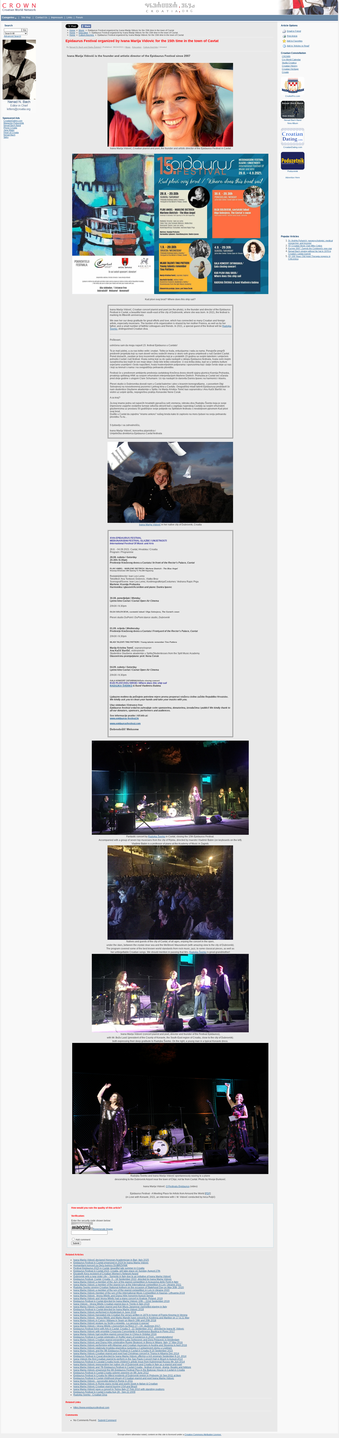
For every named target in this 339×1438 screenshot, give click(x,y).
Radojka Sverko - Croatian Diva (90, 1394)
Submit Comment (107, 1420)
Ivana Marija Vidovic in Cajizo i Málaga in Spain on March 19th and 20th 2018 (114, 1320)
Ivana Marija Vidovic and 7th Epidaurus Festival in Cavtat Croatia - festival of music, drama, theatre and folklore (132, 1367)
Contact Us (41, 17)
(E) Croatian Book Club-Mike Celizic (305, 246)
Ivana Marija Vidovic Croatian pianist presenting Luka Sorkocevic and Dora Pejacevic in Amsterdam (126, 1339)
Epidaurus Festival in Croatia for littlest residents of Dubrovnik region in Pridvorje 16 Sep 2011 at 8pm (127, 1375)
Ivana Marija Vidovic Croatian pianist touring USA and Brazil (105, 1386)
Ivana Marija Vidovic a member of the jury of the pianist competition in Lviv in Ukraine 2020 (121, 1290)
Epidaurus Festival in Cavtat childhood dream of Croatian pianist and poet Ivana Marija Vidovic (123, 1378)
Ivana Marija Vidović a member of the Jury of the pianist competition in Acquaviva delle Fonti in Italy (125, 1282)
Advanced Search (12, 36)
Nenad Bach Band (12, 125)
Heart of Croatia (11, 132)
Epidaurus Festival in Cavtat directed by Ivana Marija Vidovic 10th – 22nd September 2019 (121, 1301)
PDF (207, 1193)
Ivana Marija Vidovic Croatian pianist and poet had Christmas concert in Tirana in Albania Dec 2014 (126, 1353)
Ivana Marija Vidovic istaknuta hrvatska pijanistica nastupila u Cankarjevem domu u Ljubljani (122, 1348)
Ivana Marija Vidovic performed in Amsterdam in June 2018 (104, 1312)
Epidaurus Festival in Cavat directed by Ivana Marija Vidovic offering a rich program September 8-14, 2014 (129, 1356)
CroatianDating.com (13, 121)
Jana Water (9, 130)
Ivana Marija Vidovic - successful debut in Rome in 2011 (103, 1381)
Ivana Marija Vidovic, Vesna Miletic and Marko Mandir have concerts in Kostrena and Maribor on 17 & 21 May (131, 1317)
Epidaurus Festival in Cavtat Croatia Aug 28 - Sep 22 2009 (104, 1392)
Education (83, 32)
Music (81, 30)
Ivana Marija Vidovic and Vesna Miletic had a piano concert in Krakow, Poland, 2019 (118, 1298)
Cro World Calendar (291, 59)
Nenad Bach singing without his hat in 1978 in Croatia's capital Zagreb (309, 252)
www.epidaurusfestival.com (125, 723)
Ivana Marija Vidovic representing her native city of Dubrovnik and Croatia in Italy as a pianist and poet (127, 1364)
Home (72, 30)
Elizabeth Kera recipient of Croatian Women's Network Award (105, 1273)
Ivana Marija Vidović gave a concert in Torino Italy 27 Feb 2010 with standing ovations (118, 1389)
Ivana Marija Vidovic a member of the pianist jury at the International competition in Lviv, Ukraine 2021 (127, 1284)
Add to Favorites (295, 41)
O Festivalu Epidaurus (178, 1186)
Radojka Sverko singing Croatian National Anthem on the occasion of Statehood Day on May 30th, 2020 (128, 1287)
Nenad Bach (9, 135)
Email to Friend (294, 31)
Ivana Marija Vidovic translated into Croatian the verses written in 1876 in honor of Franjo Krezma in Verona (130, 1315)
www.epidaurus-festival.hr (124, 718)
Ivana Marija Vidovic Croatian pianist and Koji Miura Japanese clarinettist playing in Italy (120, 1306)
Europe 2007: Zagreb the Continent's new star (310, 248)
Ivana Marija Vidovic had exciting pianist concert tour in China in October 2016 (115, 1334)
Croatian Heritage (290, 69)
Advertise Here (292, 177)
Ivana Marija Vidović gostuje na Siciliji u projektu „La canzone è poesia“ (111, 1323)
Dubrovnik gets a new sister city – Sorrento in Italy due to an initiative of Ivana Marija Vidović (122, 1276)
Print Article (292, 36)
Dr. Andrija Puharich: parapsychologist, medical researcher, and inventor (310, 241)
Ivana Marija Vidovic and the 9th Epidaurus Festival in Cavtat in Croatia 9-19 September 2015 (123, 1350)
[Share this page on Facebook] (86, 27)
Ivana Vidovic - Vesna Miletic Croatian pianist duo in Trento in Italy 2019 (111, 1304)
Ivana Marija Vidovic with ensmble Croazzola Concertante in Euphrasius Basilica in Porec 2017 (124, 1331)
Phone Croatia (10, 128)
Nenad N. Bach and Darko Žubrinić (85, 47)
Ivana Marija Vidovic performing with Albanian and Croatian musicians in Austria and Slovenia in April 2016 (130, 1345)
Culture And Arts (86, 35)
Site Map (26, 17)
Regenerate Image (103, 1229)
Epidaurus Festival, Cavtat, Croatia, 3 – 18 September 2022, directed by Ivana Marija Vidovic (122, 1279)
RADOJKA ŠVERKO (121, 685)
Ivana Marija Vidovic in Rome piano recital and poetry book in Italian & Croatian (115, 1383)
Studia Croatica (289, 63)
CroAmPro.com (292, 96)
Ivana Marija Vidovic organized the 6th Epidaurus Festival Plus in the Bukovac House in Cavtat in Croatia (129, 1370)
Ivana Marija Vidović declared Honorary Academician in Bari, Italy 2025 (111, 1260)
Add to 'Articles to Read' (298, 46)
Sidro (6, 137)
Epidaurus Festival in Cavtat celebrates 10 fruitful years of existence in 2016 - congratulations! (123, 1337)
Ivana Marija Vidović (150, 524)
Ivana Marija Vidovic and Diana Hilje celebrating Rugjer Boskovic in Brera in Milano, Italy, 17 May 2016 (128, 1342)
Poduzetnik (292, 171)
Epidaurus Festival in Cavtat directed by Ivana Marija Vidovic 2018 (108, 1309)
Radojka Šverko (156, 836)
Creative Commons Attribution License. (203, 1434)
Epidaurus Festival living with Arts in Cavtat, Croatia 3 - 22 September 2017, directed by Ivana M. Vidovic (128, 1328)
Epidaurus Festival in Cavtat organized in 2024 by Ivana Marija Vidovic (111, 1262)
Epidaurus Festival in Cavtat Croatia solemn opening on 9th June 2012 (111, 1372)
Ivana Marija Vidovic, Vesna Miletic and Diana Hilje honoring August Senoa (113, 1295)
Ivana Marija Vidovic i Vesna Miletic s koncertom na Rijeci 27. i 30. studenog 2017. (117, 1326)
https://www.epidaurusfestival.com (91, 1407)
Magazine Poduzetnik (14, 123)
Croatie (285, 72)
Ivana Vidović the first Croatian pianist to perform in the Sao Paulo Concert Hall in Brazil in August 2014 (128, 1359)
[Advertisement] (292, 209)
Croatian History (289, 66)
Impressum (57, 17)
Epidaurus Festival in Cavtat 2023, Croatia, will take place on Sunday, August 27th (116, 1271)
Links (69, 17)
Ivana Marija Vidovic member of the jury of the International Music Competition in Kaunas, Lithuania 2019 (129, 1293)
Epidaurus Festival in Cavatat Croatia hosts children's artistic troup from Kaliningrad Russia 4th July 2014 (129, 1361)
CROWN (286, 56)
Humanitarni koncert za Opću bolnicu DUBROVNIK (100, 1265)
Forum (79, 17)
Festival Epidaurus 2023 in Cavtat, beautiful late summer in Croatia (108, 1268)
